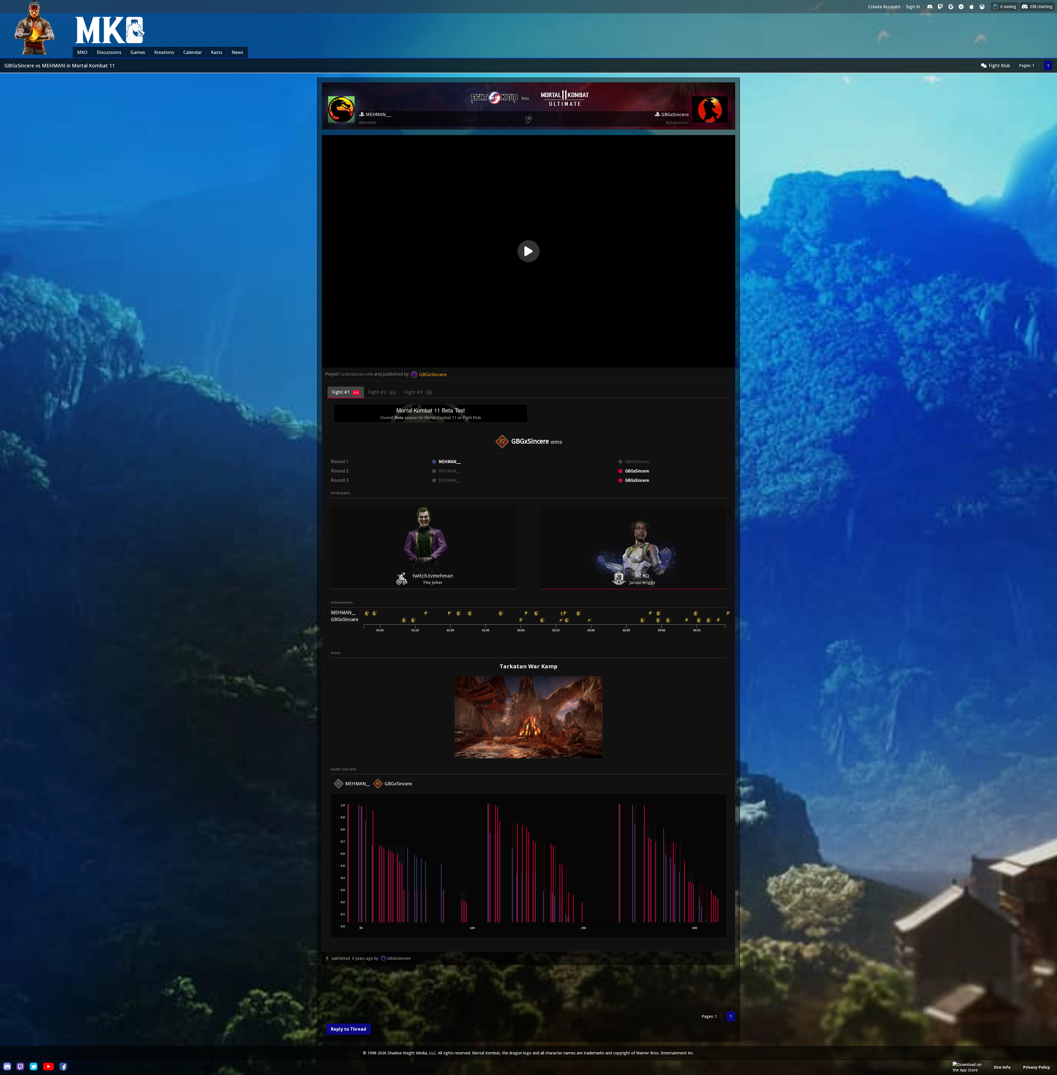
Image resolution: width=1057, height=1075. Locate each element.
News (237, 52)
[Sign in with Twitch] (940, 6)
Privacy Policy (1036, 1067)
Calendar (192, 52)
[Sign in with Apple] (972, 6)
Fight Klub (999, 65)
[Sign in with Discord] (930, 6)
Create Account (884, 7)
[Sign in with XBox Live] (982, 6)
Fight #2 (381, 392)
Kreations (164, 52)
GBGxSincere (399, 958)
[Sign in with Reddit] (961, 6)
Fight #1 (345, 392)
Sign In (913, 7)
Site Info (1002, 1067)
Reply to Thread (348, 1029)
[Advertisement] (487, 989)
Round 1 (339, 461)
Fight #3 (418, 392)
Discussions (109, 52)
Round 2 (339, 471)
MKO (82, 52)
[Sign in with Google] (951, 6)
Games (137, 52)
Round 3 (339, 480)
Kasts (216, 52)
